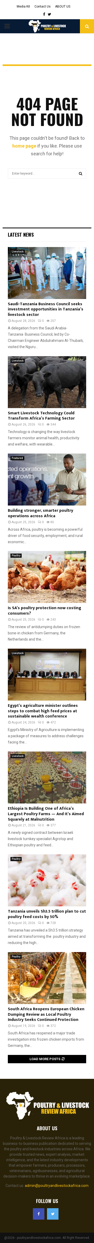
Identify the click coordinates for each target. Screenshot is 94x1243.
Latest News (21, 234)
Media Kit (23, 6)
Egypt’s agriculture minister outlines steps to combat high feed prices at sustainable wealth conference (43, 711)
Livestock (18, 251)
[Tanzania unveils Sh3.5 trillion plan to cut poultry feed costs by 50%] (47, 880)
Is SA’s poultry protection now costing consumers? (44, 610)
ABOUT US (62, 6)
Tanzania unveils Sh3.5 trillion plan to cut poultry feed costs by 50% (47, 914)
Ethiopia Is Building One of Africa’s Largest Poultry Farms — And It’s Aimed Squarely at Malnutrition (46, 814)
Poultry (16, 555)
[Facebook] (38, 1214)
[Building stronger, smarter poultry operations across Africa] (47, 480)
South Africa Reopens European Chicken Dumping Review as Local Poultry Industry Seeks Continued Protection (46, 1014)
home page (24, 146)
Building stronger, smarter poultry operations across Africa (40, 513)
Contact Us (42, 6)
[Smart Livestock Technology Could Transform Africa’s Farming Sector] (47, 382)
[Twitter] (52, 1214)
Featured (17, 458)
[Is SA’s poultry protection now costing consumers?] (47, 577)
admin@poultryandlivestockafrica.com (57, 1186)
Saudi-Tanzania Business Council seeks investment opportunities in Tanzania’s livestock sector (45, 309)
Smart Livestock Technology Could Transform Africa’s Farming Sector (41, 416)
